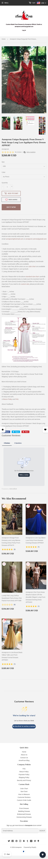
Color (3, 172)
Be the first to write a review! (24, 726)
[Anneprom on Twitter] (9, 841)
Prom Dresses (24, 808)
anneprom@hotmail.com (14, 239)
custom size (25, 284)
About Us (24, 755)
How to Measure (24, 794)
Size (3, 162)
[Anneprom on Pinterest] (16, 841)
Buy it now (11, 207)
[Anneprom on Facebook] (12, 841)
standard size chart (32, 276)
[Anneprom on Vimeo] (35, 841)
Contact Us (24, 758)
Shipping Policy (24, 777)
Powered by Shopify (30, 847)
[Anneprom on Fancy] (38, 841)
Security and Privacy (24, 780)
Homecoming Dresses (24, 817)
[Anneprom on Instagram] (20, 841)
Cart (33, 3)
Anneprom (18, 847)
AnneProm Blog (24, 760)
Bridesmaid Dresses (24, 814)
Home (3, 39)
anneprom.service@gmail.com (36, 239)
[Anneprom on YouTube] (31, 841)
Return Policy (7, 399)
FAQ (17, 399)
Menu (6, 3)
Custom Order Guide (24, 800)
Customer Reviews (24, 797)
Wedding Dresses (24, 811)
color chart (32, 266)
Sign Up (42, 831)
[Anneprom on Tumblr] (27, 841)
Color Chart (24, 788)
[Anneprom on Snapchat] (24, 841)
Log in (24, 30)
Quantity (5, 183)
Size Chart (24, 791)
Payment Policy (24, 774)
